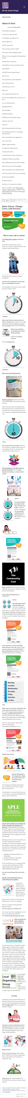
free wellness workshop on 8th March (12, 612)
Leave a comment (11, 201)
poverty (3, 201)
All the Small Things (10, 10)
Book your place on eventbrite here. (11, 908)
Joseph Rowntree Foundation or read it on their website (13, 471)
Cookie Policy (7, 1092)
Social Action (20, 199)
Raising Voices (14, 199)
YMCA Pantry (5, 1078)
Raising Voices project (11, 239)
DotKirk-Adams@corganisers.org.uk (14, 915)
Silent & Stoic (8, 23)
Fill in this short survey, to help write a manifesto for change (14, 323)
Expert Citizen (11, 189)
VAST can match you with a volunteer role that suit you (20, 921)
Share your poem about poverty (11, 373)
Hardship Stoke (10, 342)
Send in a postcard (7, 399)
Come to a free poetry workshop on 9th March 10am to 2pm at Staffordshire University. (13, 649)
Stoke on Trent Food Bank (9, 1053)
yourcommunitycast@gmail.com (10, 594)
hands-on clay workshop (15, 712)
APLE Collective (6, 191)
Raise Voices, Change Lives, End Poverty (12, 207)
